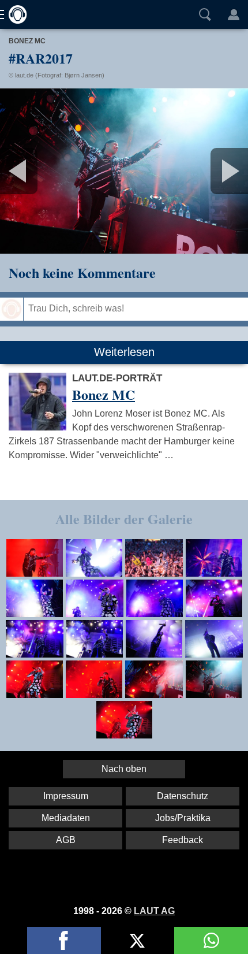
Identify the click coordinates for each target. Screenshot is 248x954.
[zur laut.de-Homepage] (14, 14)
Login (233, 14)
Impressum (65, 796)
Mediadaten (66, 818)
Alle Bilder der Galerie (124, 518)
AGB (66, 840)
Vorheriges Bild (41, 171)
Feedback (182, 840)
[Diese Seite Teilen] (64, 940)
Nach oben (124, 769)
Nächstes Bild (124, 171)
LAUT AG (154, 911)
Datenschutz (182, 796)
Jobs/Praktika (183, 818)
